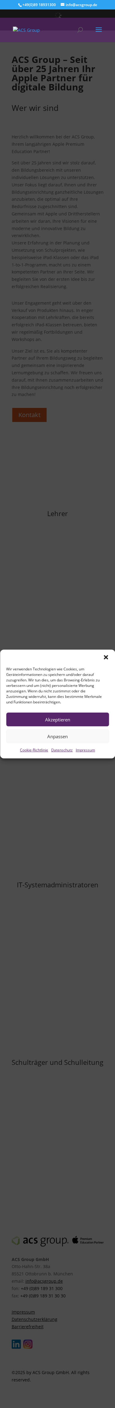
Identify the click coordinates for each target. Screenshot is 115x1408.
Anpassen (57, 736)
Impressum (85, 750)
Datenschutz (62, 750)
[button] (106, 657)
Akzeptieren (57, 720)
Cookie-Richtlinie (34, 750)
